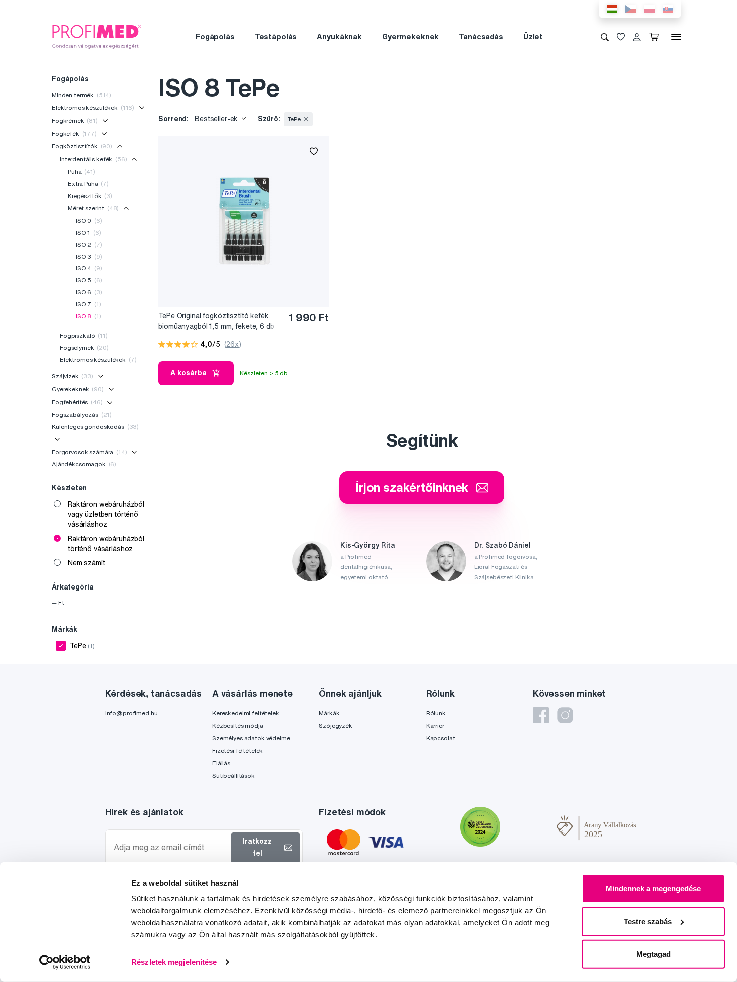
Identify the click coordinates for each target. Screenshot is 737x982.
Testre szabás (648, 921)
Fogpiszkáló (84, 335)
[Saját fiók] (637, 37)
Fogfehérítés (77, 402)
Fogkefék (74, 133)
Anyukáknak (339, 36)
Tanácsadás (481, 36)
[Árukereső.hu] (528, 827)
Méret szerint (93, 208)
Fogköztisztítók (82, 146)
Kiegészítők (90, 195)
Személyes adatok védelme (251, 738)
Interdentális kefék (93, 159)
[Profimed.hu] (97, 36)
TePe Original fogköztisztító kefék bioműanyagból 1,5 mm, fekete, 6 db (216, 321)
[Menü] (676, 37)
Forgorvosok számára (89, 452)
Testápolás (276, 36)
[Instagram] (565, 715)
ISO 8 (88, 316)
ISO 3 (89, 256)
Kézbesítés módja (237, 725)
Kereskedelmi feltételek (245, 713)
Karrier (435, 725)
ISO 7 (88, 304)
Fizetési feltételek (237, 750)
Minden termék (81, 95)
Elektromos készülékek (93, 107)
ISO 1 (88, 232)
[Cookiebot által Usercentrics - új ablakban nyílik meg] (65, 962)
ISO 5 (89, 280)
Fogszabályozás (82, 414)
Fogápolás (215, 36)
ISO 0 (89, 220)
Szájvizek (72, 376)
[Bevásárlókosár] (656, 37)
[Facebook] (541, 715)
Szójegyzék (335, 725)
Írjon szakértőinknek (411, 487)
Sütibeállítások (233, 775)
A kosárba (188, 372)
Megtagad (653, 954)
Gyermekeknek (410, 36)
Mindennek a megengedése (653, 888)
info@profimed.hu (131, 713)
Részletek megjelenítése (174, 962)
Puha (81, 171)
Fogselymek (84, 347)
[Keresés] (605, 37)
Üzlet (533, 36)
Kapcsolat (440, 738)
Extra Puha (88, 183)
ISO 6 (89, 292)
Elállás (221, 763)
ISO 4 (89, 268)
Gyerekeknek (78, 389)
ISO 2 (89, 244)
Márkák (329, 713)
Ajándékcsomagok (84, 464)
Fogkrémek (75, 120)
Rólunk (436, 713)
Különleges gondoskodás (95, 426)
